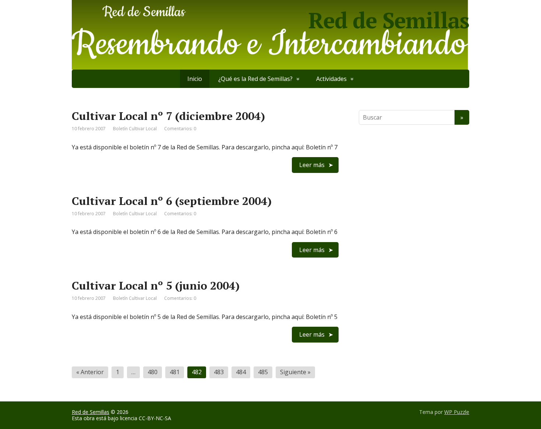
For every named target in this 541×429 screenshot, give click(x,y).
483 (219, 372)
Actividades (331, 79)
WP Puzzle (456, 411)
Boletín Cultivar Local (135, 128)
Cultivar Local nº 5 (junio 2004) (156, 285)
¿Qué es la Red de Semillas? (255, 79)
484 (241, 372)
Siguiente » (295, 372)
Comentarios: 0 (180, 128)
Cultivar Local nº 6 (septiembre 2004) (172, 201)
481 (175, 372)
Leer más (312, 165)
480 (153, 372)
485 (263, 372)
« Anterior (90, 372)
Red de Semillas (90, 411)
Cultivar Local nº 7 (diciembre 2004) (168, 116)
